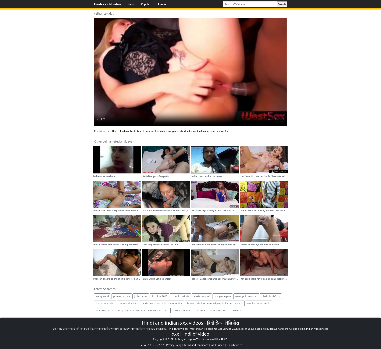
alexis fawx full (202, 296)
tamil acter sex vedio (258, 303)
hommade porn (218, 310)
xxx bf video (217, 345)
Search (282, 4)
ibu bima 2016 (159, 296)
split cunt (200, 310)
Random (163, 4)
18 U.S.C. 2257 (156, 345)
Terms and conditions (196, 345)
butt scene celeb (105, 303)
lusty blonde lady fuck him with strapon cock (143, 310)
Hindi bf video (234, 345)
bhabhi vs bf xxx (271, 296)
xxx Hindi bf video (190, 334)
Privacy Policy (173, 345)
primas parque (121, 296)
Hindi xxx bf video (107, 4)
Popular (146, 4)
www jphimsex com (246, 296)
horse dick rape (127, 303)
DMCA (142, 345)
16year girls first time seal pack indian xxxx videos (215, 303)
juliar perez (140, 296)
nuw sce (236, 310)
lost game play (222, 296)
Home (130, 4)
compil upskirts (180, 296)
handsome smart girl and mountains (161, 303)
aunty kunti (102, 296)
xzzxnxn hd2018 (181, 310)
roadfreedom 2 (104, 310)
